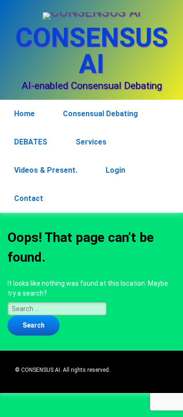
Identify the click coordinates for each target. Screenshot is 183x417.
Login (115, 170)
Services (91, 141)
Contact (28, 198)
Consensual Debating (100, 113)
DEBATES (30, 141)
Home (24, 113)
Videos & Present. (45, 170)
